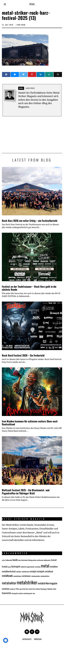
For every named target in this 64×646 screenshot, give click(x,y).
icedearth (23, 566)
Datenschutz (27, 639)
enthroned (40, 560)
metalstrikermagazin (47, 583)
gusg (9, 566)
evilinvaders (47, 560)
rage (20, 589)
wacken (20, 593)
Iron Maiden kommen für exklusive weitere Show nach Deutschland (29, 422)
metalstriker (27, 582)
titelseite (49, 589)
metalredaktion (44, 576)
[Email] (58, 74)
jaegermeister (30, 566)
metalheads (7, 576)
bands (15, 559)
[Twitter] (23, 74)
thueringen (43, 589)
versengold (14, 593)
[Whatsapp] (49, 74)
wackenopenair (27, 593)
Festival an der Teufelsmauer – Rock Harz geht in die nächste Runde (29, 288)
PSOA (17, 589)
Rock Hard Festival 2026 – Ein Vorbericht (23, 355)
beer (19, 560)
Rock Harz (25, 589)
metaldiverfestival (9, 571)
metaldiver (54, 566)
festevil (54, 559)
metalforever (25, 571)
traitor (54, 589)
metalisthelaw (17, 576)
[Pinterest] (32, 74)
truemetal (6, 593)
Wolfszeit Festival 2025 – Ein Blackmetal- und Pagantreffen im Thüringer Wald (25, 491)
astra (3, 560)
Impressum (37, 639)
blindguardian (32, 560)
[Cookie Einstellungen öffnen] (5, 642)
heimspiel (15, 566)
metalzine (5, 588)
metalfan (18, 571)
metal (45, 566)
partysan (12, 589)
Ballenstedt (8, 560)
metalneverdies (35, 576)
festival (4, 566)
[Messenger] (15, 74)
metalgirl (33, 571)
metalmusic (26, 575)
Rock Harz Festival (34, 589)
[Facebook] (6, 74)
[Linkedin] (41, 74)
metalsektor (9, 582)
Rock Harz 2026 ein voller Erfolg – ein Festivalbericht (29, 221)
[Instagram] (32, 631)
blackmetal (24, 560)
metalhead (49, 571)
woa (34, 593)
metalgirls (40, 571)
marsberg (37, 566)
